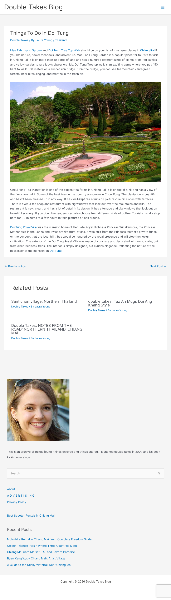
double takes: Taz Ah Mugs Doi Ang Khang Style (120, 303)
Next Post (158, 266)
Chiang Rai (147, 50)
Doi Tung (56, 250)
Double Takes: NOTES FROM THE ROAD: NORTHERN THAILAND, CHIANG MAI (47, 329)
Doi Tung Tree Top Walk (64, 50)
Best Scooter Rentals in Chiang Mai (30, 515)
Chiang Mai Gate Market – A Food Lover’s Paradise (41, 552)
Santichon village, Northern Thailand (44, 301)
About (11, 489)
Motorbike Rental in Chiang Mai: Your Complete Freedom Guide (49, 539)
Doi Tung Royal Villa (23, 227)
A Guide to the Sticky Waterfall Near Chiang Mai (39, 565)
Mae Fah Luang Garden (26, 50)
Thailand (61, 40)
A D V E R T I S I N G (20, 495)
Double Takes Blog (33, 7)
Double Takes (19, 40)
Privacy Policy (16, 502)
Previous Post (16, 266)
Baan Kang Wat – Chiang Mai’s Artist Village (36, 558)
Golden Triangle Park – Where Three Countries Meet (42, 545)
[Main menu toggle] (162, 7)
